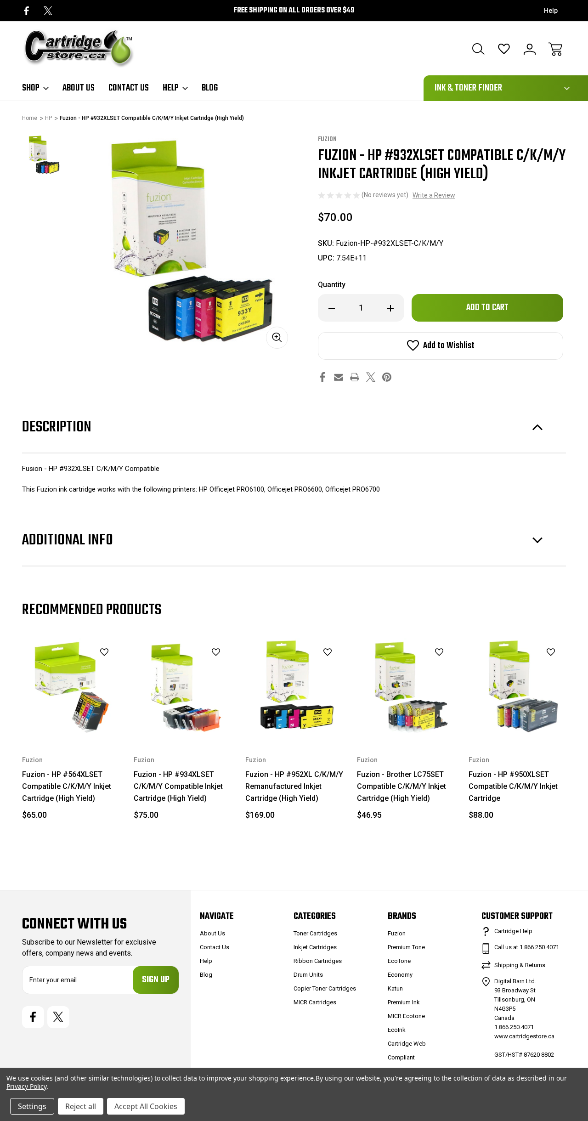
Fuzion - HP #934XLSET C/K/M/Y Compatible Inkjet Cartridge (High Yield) (178, 786)
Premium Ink (404, 1002)
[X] (48, 10)
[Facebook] (26, 10)
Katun (395, 988)
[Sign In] (529, 49)
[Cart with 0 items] (555, 49)
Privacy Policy (26, 1086)
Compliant (401, 1057)
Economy (400, 974)
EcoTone (399, 960)
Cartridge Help (513, 931)
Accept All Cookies (145, 1106)
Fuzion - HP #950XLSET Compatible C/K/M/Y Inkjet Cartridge (513, 786)
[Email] (338, 377)
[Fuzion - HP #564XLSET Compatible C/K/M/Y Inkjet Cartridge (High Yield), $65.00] (71, 687)
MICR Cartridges (315, 1002)
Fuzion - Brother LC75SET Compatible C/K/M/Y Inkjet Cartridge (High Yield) (401, 786)
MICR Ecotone (406, 1016)
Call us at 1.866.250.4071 (526, 947)
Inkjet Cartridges (315, 947)
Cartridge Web (407, 1043)
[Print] (354, 377)
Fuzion (397, 933)
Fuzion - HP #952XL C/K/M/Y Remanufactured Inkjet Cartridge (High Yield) (294, 786)
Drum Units (308, 974)
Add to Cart (71, 715)
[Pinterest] (386, 377)
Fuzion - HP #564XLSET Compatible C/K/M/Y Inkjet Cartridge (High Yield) (66, 786)
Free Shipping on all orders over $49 (294, 10)
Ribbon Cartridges (318, 960)
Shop (31, 88)
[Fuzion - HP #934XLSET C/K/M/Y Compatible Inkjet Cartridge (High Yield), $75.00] (183, 687)
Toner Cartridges (315, 933)
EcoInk (397, 1029)
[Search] (478, 49)
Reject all (80, 1106)
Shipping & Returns (519, 965)
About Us (78, 88)
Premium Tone (406, 947)
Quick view (81, 668)
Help (551, 10)
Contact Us (128, 88)
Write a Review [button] (434, 195)
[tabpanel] (42, 155)
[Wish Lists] (503, 49)
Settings (32, 1106)
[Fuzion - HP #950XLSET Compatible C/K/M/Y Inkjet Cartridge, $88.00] (518, 687)
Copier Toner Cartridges (325, 988)
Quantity (331, 284)
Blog (210, 88)
